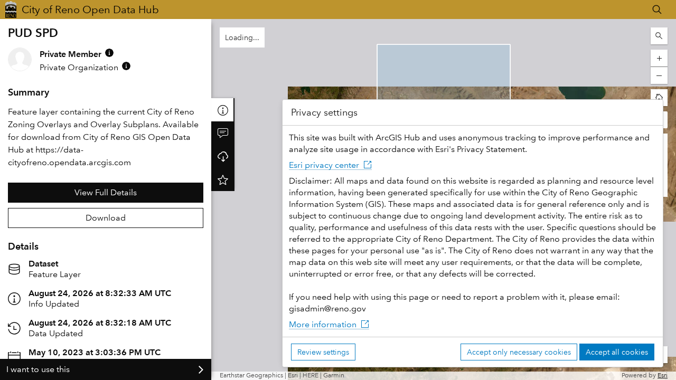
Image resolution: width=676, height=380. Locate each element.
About (222, 109)
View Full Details (105, 192)
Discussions (222, 133)
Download (106, 218)
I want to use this (38, 369)
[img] (109, 53)
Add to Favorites (222, 179)
